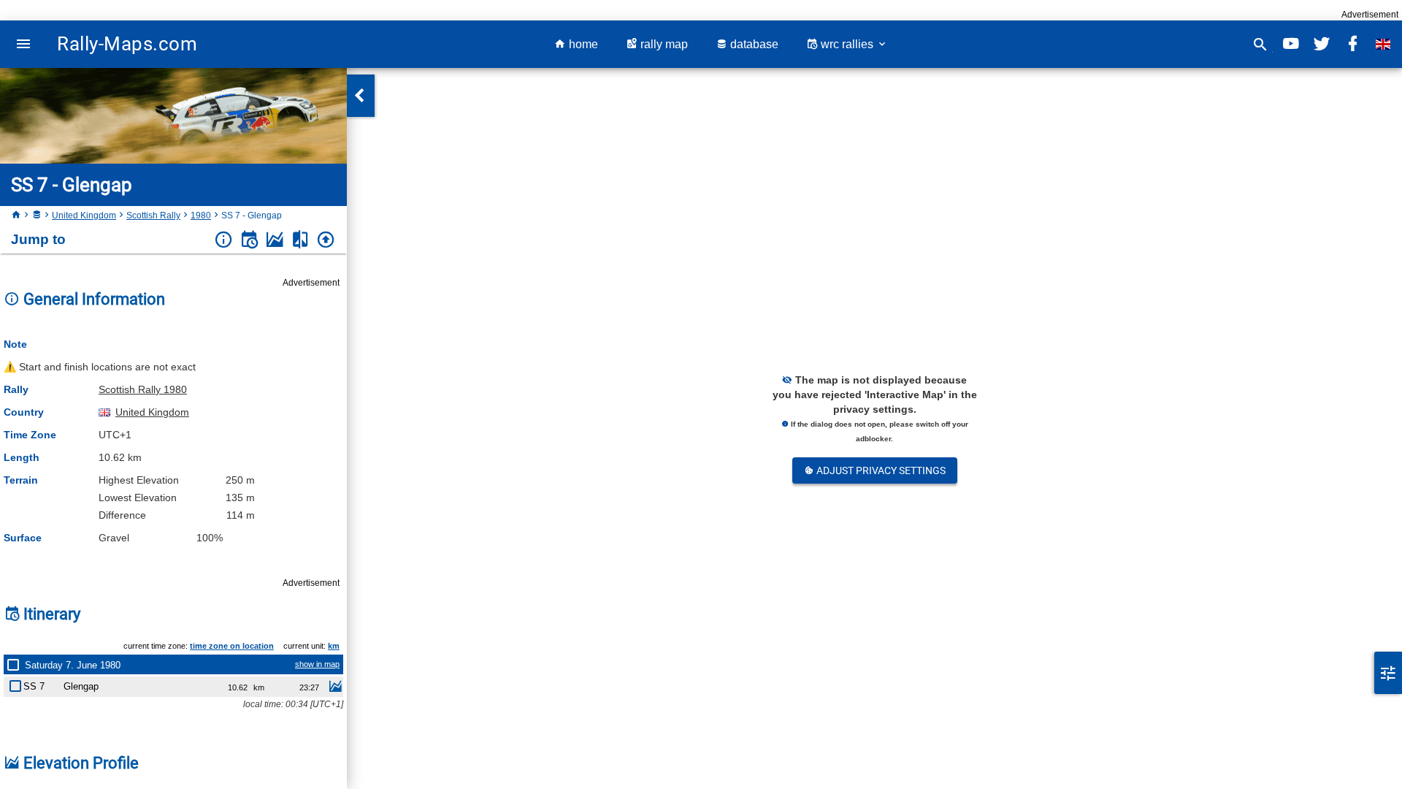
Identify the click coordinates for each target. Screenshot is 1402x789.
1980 (201, 215)
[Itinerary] (249, 240)
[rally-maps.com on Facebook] (1352, 44)
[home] (16, 215)
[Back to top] (326, 240)
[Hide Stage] (18, 683)
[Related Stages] (300, 240)
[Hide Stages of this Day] (16, 664)
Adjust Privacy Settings (880, 470)
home (582, 44)
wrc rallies (847, 44)
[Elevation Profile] (275, 240)
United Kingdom (84, 215)
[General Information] (224, 240)
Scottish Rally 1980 (143, 389)
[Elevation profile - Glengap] (335, 688)
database (752, 44)
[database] (36, 215)
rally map (662, 44)
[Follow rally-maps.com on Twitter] (1321, 44)
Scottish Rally (153, 215)
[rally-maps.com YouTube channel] (1291, 44)
